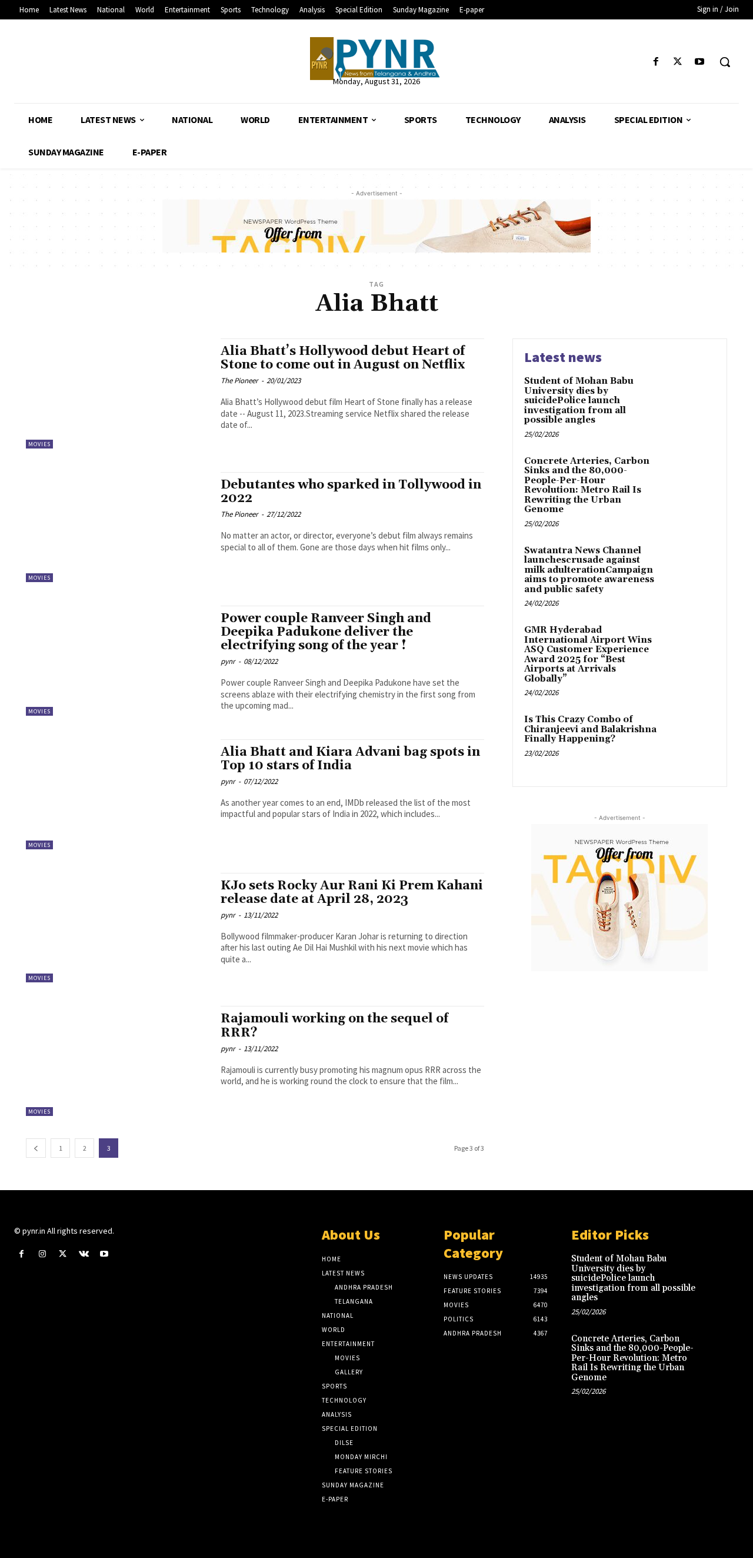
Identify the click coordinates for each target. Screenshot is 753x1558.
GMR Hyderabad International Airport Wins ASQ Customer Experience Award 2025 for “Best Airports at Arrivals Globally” (588, 654)
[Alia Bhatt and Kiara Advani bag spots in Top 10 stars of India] (117, 794)
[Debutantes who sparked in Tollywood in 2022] (117, 527)
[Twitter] (678, 62)
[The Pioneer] (376, 58)
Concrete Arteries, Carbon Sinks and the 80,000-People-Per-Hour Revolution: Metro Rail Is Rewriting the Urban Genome (586, 486)
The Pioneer (239, 381)
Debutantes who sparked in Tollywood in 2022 (351, 491)
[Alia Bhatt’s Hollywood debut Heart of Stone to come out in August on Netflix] (117, 393)
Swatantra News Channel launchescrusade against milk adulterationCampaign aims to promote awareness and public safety (589, 570)
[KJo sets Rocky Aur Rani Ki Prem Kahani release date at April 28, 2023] (117, 928)
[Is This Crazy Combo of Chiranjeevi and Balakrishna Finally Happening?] (690, 738)
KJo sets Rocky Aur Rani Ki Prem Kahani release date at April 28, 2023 (352, 892)
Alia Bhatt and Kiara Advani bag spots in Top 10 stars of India (350, 759)
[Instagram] (42, 1254)
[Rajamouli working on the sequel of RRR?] (117, 1061)
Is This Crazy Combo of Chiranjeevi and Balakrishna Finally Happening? (590, 729)
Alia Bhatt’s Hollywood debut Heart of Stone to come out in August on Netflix (343, 358)
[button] (725, 62)
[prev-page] (36, 1148)
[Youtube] (700, 62)
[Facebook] (656, 62)
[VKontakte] (83, 1254)
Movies (39, 444)
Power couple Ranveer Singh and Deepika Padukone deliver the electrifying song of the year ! (326, 632)
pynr (228, 661)
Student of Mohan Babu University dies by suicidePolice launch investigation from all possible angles (579, 401)
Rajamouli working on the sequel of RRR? (334, 1025)
